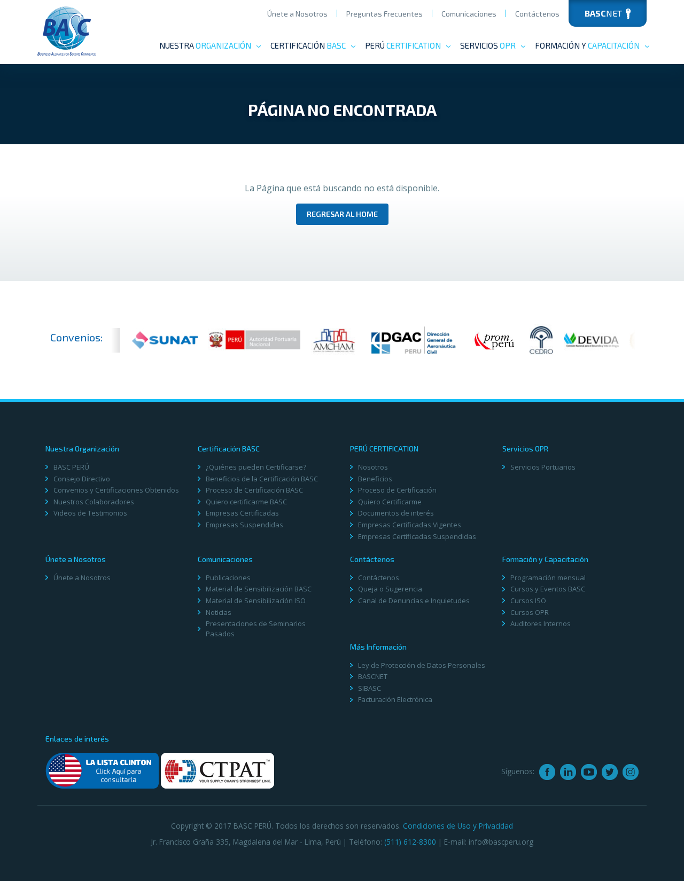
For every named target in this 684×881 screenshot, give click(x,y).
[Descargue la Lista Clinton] (102, 770)
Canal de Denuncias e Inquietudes (414, 600)
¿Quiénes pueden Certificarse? (256, 467)
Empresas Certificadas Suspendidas (417, 536)
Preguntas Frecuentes (384, 13)
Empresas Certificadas (242, 513)
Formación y (587, 45)
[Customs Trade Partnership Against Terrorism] (217, 770)
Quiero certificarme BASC (246, 501)
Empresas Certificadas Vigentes (409, 524)
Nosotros (373, 467)
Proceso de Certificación (397, 490)
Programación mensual (548, 577)
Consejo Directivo (81, 479)
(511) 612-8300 (410, 842)
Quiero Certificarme (390, 501)
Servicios (488, 45)
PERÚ (403, 45)
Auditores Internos (540, 623)
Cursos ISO (528, 600)
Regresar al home (342, 214)
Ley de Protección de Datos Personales (421, 665)
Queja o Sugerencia (390, 589)
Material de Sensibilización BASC (259, 589)
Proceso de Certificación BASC (254, 490)
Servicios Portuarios (543, 467)
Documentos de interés (396, 513)
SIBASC (369, 688)
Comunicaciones (468, 13)
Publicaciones (228, 577)
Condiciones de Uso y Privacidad (458, 826)
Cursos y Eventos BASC (547, 589)
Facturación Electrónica (395, 699)
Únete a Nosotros (297, 13)
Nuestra (205, 45)
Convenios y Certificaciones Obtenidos (116, 490)
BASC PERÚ (71, 467)
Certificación (308, 45)
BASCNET (372, 676)
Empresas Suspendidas (244, 524)
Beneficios (375, 479)
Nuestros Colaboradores (93, 501)
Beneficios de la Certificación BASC (262, 479)
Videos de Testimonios (90, 513)
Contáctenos (537, 13)
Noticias (218, 612)
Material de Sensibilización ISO (256, 600)
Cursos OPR (529, 612)
